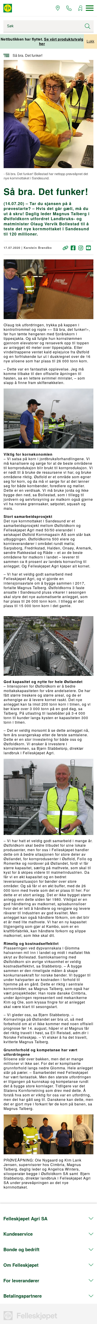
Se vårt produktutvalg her (61, 41)
